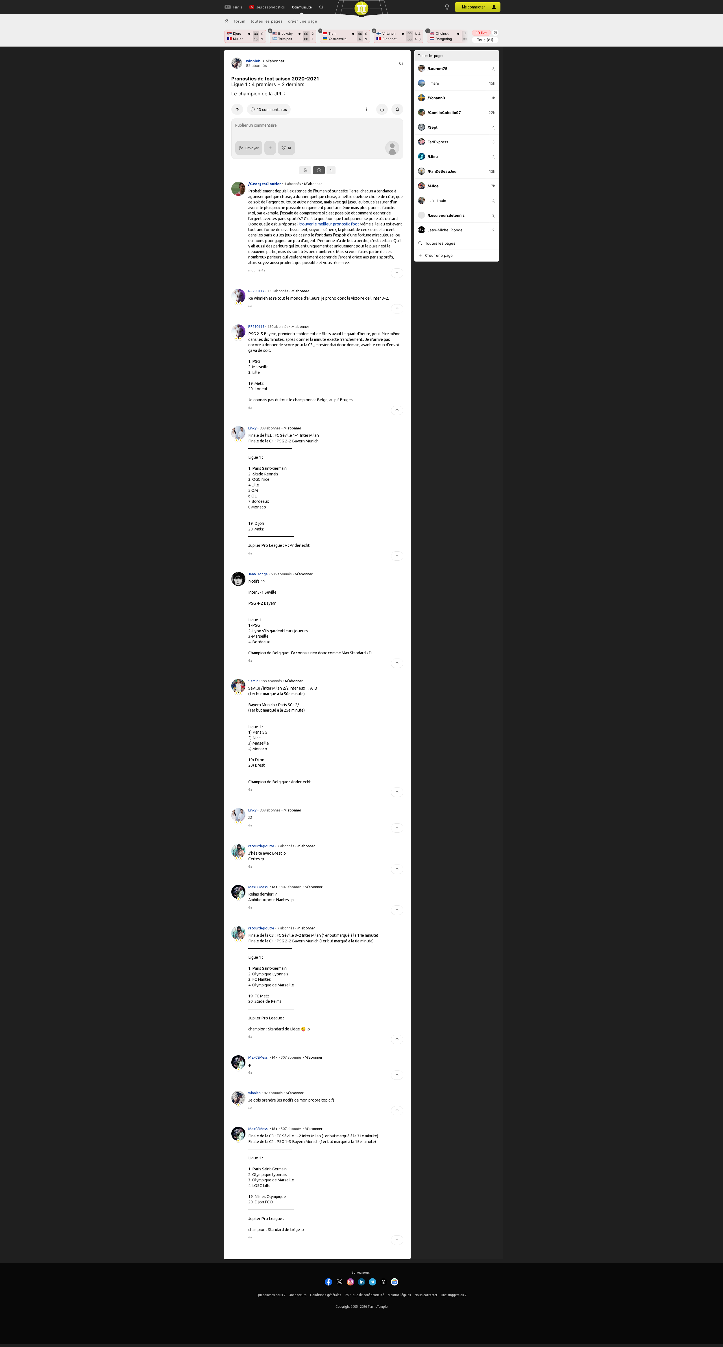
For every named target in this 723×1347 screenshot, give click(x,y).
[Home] (226, 21)
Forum (239, 21)
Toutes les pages (267, 21)
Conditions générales (325, 1295)
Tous (485, 40)
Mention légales (399, 1295)
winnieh (253, 61)
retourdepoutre (261, 846)
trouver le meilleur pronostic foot (329, 224)
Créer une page (302, 21)
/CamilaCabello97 (444, 112)
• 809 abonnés (268, 428)
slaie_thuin (437, 200)
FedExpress (438, 142)
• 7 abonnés (284, 846)
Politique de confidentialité (364, 1295)
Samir (253, 681)
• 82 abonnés (272, 1093)
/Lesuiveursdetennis (446, 215)
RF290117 (256, 291)
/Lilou (433, 156)
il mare (433, 83)
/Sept (432, 127)
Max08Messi (258, 887)
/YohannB (436, 98)
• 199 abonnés (270, 681)
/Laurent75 (437, 68)
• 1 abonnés (291, 184)
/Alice (433, 186)
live (481, 32)
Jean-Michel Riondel (445, 230)
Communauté (302, 7)
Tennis (237, 7)
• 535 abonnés (280, 574)
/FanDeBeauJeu (442, 171)
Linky (252, 428)
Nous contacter (426, 1295)
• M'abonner (273, 61)
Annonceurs (297, 1295)
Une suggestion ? (454, 1295)
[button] (321, 7)
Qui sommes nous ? (271, 1295)
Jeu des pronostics (270, 7)
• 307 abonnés (290, 887)
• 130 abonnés (276, 291)
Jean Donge (258, 574)
